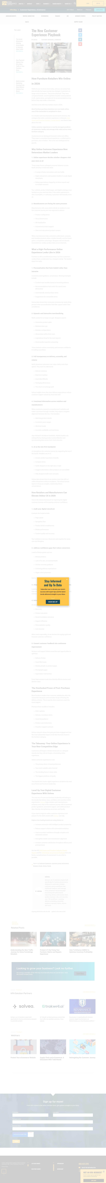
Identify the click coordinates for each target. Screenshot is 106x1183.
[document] (53, 591)
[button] (67, 579)
